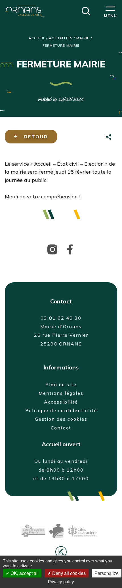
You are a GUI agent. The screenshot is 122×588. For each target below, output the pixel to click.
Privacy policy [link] (61, 581)
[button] (86, 10)
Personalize (106, 573)
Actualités (61, 38)
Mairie (82, 38)
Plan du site (61, 384)
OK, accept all (24, 573)
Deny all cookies (68, 573)
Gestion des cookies (61, 419)
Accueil (37, 38)
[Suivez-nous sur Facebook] (70, 249)
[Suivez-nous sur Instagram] (52, 249)
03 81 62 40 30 (61, 318)
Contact (61, 428)
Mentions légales (61, 393)
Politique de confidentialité (61, 410)
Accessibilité (61, 402)
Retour (36, 136)
